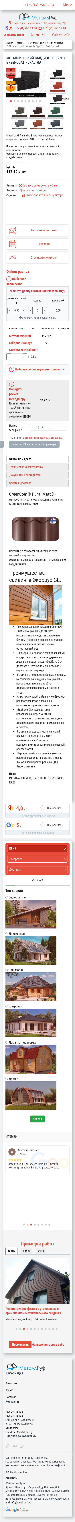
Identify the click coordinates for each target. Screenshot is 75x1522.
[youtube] (32, 34)
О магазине (11, 1383)
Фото (41, 1251)
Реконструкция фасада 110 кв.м (27, 1309)
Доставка (10, 1397)
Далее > (37, 1119)
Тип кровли (14, 890)
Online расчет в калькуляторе (44, 195)
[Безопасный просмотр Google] (37, 1509)
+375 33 (15, 1415)
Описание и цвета (20, 459)
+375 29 (15, 1411)
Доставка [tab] (15, 869)
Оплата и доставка (20, 483)
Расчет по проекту (34, 190)
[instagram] (43, 34)
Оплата (9, 1390)
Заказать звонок (15, 34)
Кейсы (11, 1251)
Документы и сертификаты (25, 475)
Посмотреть (20, 1344)
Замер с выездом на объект (41, 185)
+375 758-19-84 (25, 28)
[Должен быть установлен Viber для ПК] (7, 28)
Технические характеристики (26, 467)
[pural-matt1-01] (26, 83)
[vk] (37, 34)
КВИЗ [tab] (12, 848)
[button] (11, 101)
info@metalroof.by (60, 34)
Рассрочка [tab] (15, 859)
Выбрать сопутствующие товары (36, 369)
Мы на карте (11, 1427)
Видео (26, 1251)
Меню (67, 5)
